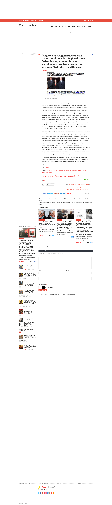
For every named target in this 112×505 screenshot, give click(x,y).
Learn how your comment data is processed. (65, 294)
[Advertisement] (56, 9)
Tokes (71, 189)
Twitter (51, 193)
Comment (41, 255)
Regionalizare (77, 187)
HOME (20, 20)
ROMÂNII (64, 26)
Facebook (45, 193)
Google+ (57, 193)
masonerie (71, 187)
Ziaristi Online (27, 25)
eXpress (53, 183)
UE (80, 189)
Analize (21, 238)
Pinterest (69, 193)
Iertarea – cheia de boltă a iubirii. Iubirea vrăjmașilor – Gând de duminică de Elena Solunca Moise (30, 283)
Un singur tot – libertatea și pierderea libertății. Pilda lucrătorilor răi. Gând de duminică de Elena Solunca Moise (27, 338)
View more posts (50, 184)
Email (67, 270)
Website (40, 276)
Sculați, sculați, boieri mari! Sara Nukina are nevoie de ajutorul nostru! (80, 32)
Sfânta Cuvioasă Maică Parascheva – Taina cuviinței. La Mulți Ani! (29, 267)
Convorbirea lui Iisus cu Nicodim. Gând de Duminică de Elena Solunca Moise (29, 311)
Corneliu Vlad (69, 186)
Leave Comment (53, 246)
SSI (59, 26)
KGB (83, 186)
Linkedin (62, 193)
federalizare (75, 186)
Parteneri (40, 20)
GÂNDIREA (89, 26)
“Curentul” (47, 167)
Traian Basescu (76, 189)
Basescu (87, 184)
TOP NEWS (54, 26)
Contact (27, 20)
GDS (79, 186)
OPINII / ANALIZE (80, 26)
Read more (40, 235)
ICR (81, 186)
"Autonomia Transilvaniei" (74, 184)
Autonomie (82, 184)
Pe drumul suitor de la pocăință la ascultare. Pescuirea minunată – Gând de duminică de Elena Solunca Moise (26, 293)
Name (39, 270)
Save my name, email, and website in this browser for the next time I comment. (57, 282)
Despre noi (33, 20)
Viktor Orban (85, 189)
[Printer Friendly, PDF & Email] (86, 179)
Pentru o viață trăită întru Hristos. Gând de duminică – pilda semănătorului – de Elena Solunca (30, 275)
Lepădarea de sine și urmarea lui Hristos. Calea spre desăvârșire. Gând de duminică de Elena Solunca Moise (37, 32)
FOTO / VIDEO (71, 26)
